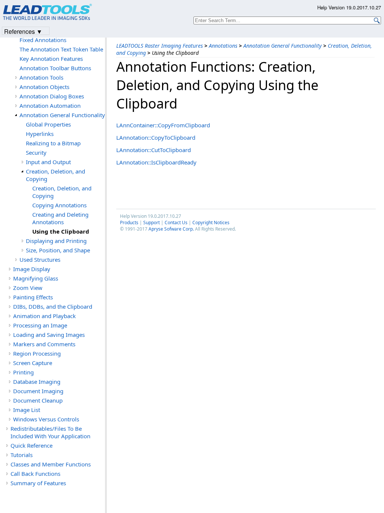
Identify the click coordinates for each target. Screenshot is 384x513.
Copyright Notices (211, 222)
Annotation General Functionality (282, 45)
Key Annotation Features (51, 58)
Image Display (31, 269)
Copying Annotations (59, 205)
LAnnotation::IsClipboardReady (156, 162)
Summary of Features (38, 483)
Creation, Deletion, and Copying (55, 175)
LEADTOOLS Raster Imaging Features (159, 45)
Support (151, 222)
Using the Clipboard (60, 231)
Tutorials (21, 455)
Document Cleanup (38, 400)
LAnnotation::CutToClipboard (153, 150)
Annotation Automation (50, 105)
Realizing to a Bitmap (53, 143)
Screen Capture (32, 363)
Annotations (223, 45)
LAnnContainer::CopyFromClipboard (163, 125)
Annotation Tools (41, 77)
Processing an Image (40, 325)
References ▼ (23, 31)
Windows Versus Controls (46, 419)
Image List (26, 409)
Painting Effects (33, 297)
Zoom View (27, 287)
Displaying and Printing (56, 240)
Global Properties (48, 124)
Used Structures (40, 259)
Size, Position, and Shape (58, 250)
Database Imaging (36, 381)
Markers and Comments (44, 344)
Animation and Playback (44, 316)
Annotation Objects (44, 87)
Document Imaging (38, 391)
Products (129, 222)
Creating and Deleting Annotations (60, 218)
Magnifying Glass (35, 278)
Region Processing (37, 353)
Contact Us (176, 222)
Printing (23, 372)
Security (36, 152)
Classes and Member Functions (50, 464)
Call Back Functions (35, 473)
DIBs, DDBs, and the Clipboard (52, 306)
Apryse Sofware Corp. (171, 229)
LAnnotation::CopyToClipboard (155, 137)
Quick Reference (31, 445)
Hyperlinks (40, 133)
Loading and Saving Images (49, 334)
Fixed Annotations (43, 40)
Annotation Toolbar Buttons (55, 68)
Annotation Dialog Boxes (52, 96)
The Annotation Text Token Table (61, 49)
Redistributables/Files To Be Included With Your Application (50, 432)
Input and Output (48, 162)
